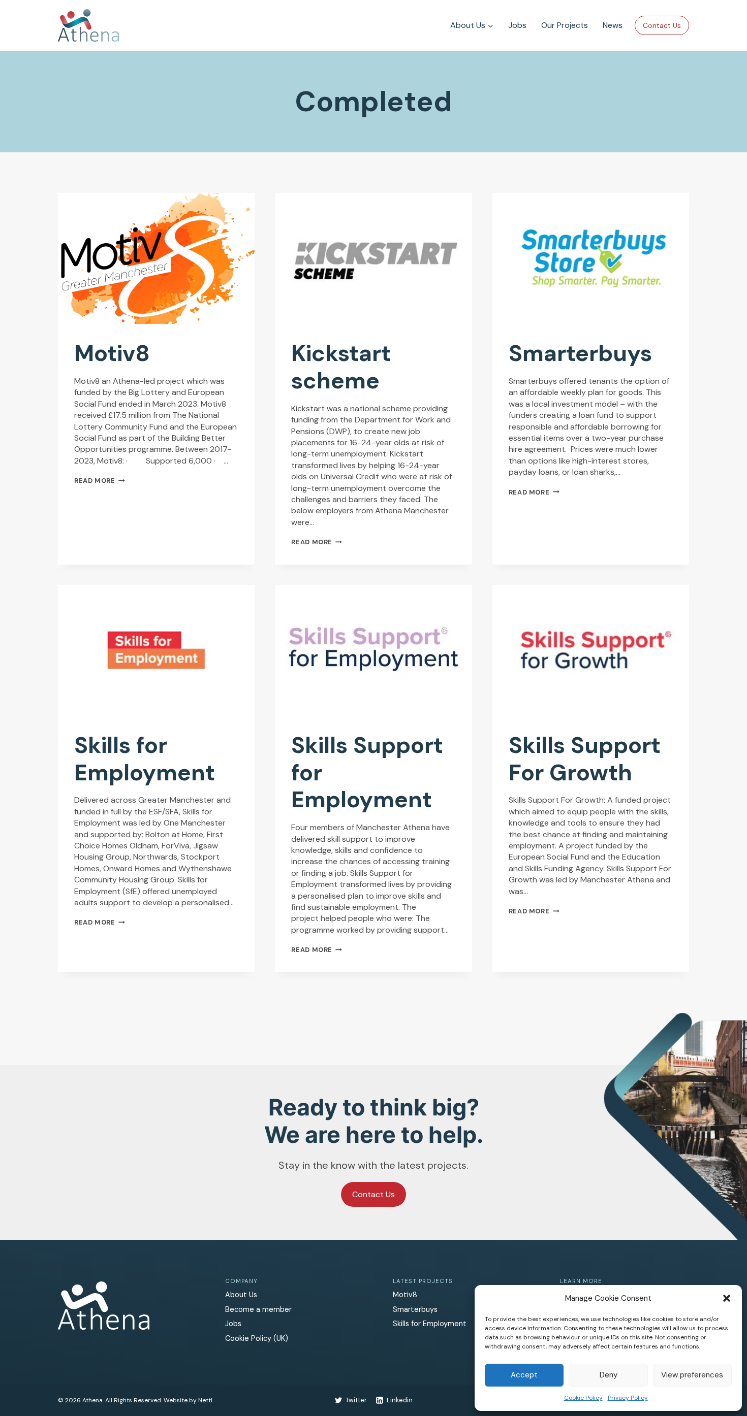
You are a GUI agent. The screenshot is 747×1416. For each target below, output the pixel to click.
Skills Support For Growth (585, 759)
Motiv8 (112, 353)
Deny (608, 1375)
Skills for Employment (144, 759)
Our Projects (564, 25)
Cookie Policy (583, 1398)
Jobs (517, 25)
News (612, 25)
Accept (524, 1375)
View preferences (692, 1375)
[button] (727, 1298)
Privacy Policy (628, 1398)
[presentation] (156, 258)
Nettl (205, 1400)
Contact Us (662, 25)
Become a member (258, 1309)
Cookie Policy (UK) (256, 1338)
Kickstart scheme (341, 367)
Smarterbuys (580, 353)
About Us (241, 1294)
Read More (99, 480)
